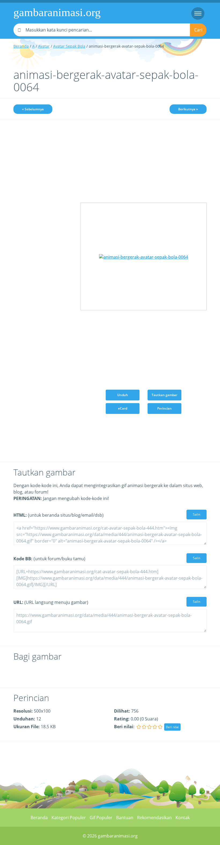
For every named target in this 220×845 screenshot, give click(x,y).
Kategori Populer (69, 818)
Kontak (182, 818)
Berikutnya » (188, 109)
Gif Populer (101, 818)
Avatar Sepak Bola (69, 46)
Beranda (21, 46)
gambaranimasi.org (57, 12)
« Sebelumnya (33, 109)
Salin (196, 514)
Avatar (44, 46)
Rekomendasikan (154, 818)
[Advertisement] (42, 154)
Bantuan (124, 818)
